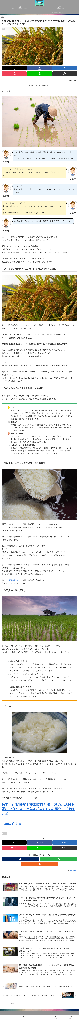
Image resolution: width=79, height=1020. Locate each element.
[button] (64, 73)
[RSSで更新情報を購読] (39, 864)
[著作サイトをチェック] (20, 859)
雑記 (5, 833)
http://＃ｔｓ (12, 824)
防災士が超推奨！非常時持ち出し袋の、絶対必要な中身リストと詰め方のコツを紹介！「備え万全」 (38, 809)
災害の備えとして (15, 580)
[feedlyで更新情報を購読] (58, 859)
